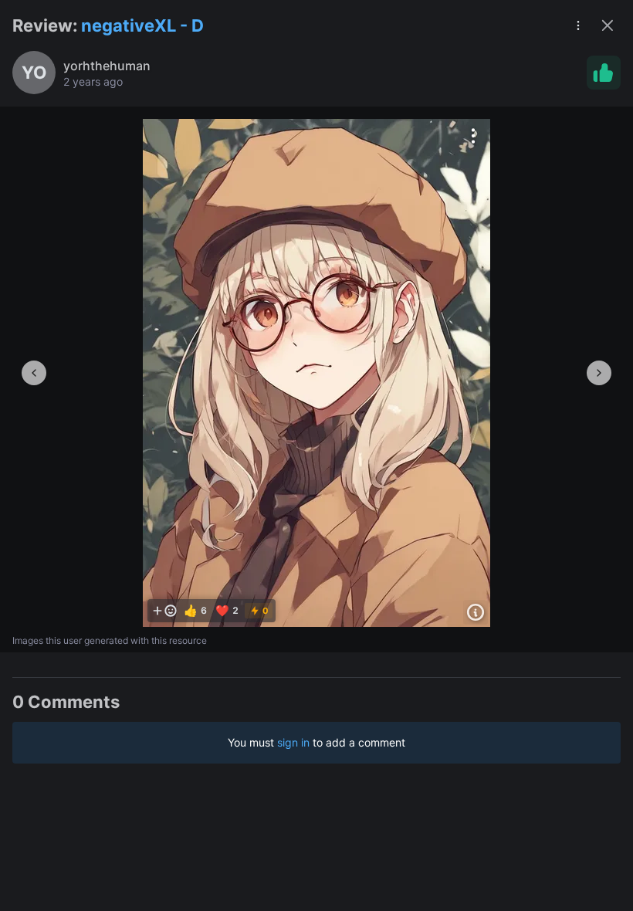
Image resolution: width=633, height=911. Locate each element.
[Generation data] (475, 612)
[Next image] (599, 373)
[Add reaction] (164, 610)
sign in (293, 742)
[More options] (473, 136)
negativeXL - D (142, 25)
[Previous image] (34, 373)
